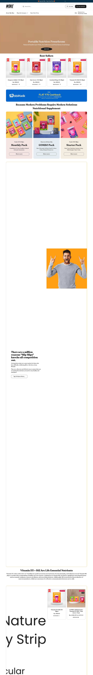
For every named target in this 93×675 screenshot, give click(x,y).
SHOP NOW (46, 49)
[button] (80, 6)
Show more (19, 154)
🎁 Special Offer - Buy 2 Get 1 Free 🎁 (46, 1)
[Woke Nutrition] (10, 6)
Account (71, 6)
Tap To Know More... (19, 376)
